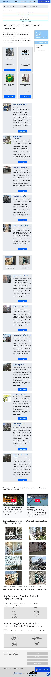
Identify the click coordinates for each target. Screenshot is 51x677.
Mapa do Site (37, 663)
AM (44, 630)
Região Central (8, 603)
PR (18, 630)
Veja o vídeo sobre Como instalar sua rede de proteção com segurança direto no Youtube (13, 513)
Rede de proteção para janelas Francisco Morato (25, 12)
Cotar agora (10, 70)
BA (31, 630)
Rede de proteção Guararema (25, 19)
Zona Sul (29, 603)
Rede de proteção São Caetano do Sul (25, 15)
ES (11, 630)
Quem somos (32, 1)
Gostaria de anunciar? (44, 1)
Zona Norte (15, 603)
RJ (5, 630)
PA (5, 633)
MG (8, 630)
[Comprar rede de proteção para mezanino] (9, 52)
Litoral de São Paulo (18, 605)
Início (37, 653)
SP (15, 630)
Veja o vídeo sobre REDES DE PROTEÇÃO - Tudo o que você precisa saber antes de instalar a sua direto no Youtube (37, 514)
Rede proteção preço (25, 17)
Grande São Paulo (8, 605)
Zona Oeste (22, 603)
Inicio (16, 1)
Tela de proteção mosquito (25, 21)
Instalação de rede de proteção (41, 46)
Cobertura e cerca (40, 50)
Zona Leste (35, 603)
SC (21, 630)
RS (25, 630)
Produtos (23, 1)
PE (28, 630)
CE (35, 630)
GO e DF (39, 630)
